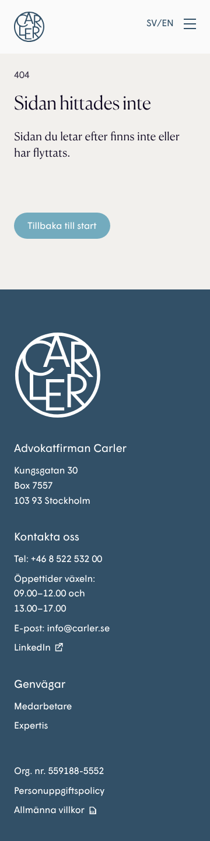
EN (167, 23)
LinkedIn (32, 647)
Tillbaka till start (61, 225)
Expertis (31, 725)
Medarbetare (43, 706)
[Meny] (190, 24)
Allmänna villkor (49, 809)
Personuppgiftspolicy (59, 790)
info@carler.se (78, 628)
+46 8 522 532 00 (66, 558)
